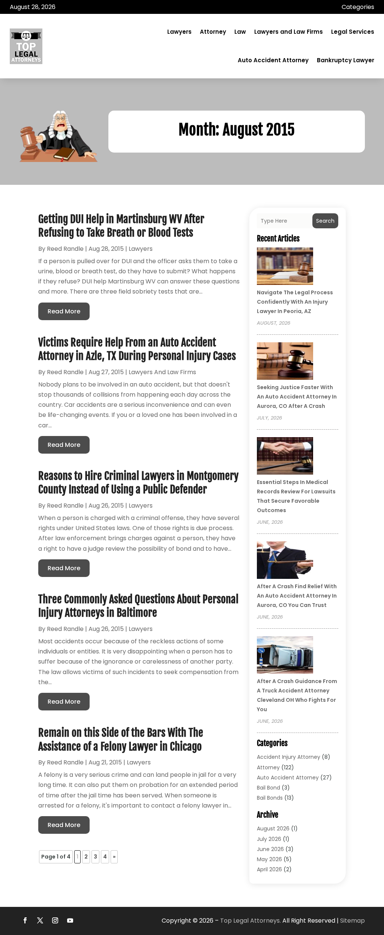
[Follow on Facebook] (25, 920)
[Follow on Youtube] (70, 920)
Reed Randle (65, 248)
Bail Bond (268, 787)
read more (64, 311)
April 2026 (269, 869)
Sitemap (352, 920)
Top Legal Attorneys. (250, 920)
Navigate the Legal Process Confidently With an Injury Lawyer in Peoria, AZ (295, 302)
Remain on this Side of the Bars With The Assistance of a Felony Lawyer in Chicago (120, 739)
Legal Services (352, 32)
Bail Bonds (270, 798)
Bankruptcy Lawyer (345, 60)
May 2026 (269, 859)
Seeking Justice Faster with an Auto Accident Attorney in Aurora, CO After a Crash (297, 397)
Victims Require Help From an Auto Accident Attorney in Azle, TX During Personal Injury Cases (137, 349)
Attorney (213, 32)
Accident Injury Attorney (288, 757)
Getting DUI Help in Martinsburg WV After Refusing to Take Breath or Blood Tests (121, 226)
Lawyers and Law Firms (288, 32)
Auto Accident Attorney (273, 60)
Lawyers (179, 32)
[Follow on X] (40, 920)
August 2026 (273, 828)
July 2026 (269, 839)
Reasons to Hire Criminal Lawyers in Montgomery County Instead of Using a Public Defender (138, 482)
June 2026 (270, 849)
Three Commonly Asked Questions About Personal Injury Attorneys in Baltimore (138, 606)
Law (240, 32)
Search (325, 221)
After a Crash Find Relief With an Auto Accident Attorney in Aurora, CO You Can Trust (297, 596)
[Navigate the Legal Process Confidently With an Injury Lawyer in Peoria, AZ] (285, 267)
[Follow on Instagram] (55, 920)
